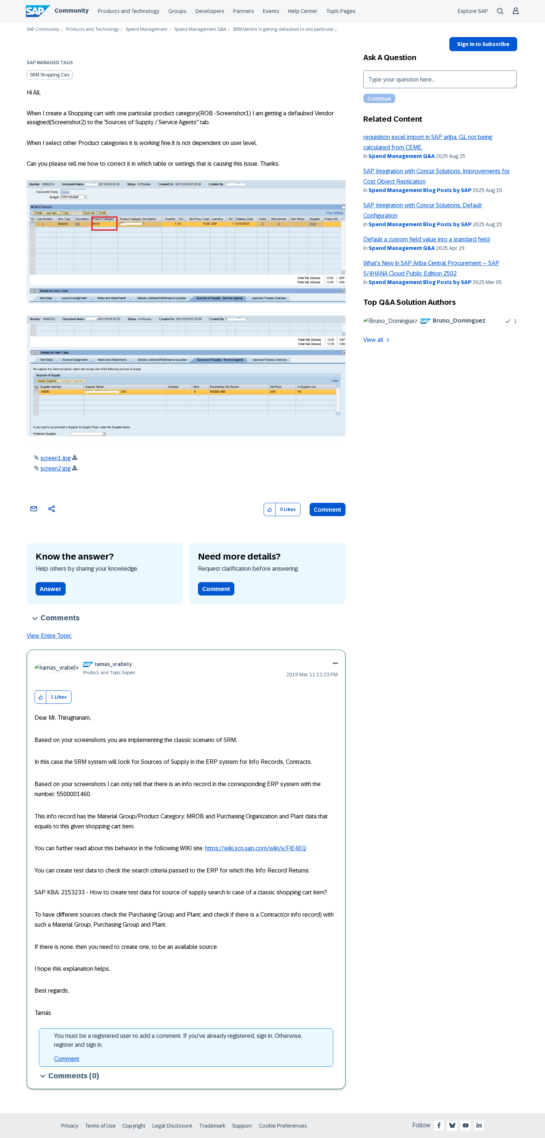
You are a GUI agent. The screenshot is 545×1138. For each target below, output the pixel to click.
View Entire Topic (49, 636)
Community (71, 10)
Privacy (69, 1126)
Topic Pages (341, 11)
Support (242, 1126)
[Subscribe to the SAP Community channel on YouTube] (466, 1125)
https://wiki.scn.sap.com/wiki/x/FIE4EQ (255, 848)
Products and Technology (128, 11)
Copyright (134, 1126)
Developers (209, 11)
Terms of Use (100, 1126)
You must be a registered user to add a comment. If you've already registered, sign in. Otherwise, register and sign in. (178, 1040)
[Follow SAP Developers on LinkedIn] (479, 1125)
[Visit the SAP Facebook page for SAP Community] (439, 1125)
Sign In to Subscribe (483, 44)
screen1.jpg (55, 458)
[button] (269, 509)
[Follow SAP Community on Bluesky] (452, 1125)
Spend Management (147, 29)
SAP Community (43, 29)
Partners (243, 11)
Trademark (212, 1126)
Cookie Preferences (283, 1126)
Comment (327, 510)
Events (271, 11)
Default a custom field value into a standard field (426, 239)
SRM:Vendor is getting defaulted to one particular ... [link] (285, 29)
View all (373, 340)
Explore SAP (473, 11)
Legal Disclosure (172, 1126)
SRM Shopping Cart (49, 74)
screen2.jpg (55, 468)
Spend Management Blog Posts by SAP (420, 190)
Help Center (302, 11)
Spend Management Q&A (200, 29)
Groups (177, 11)
